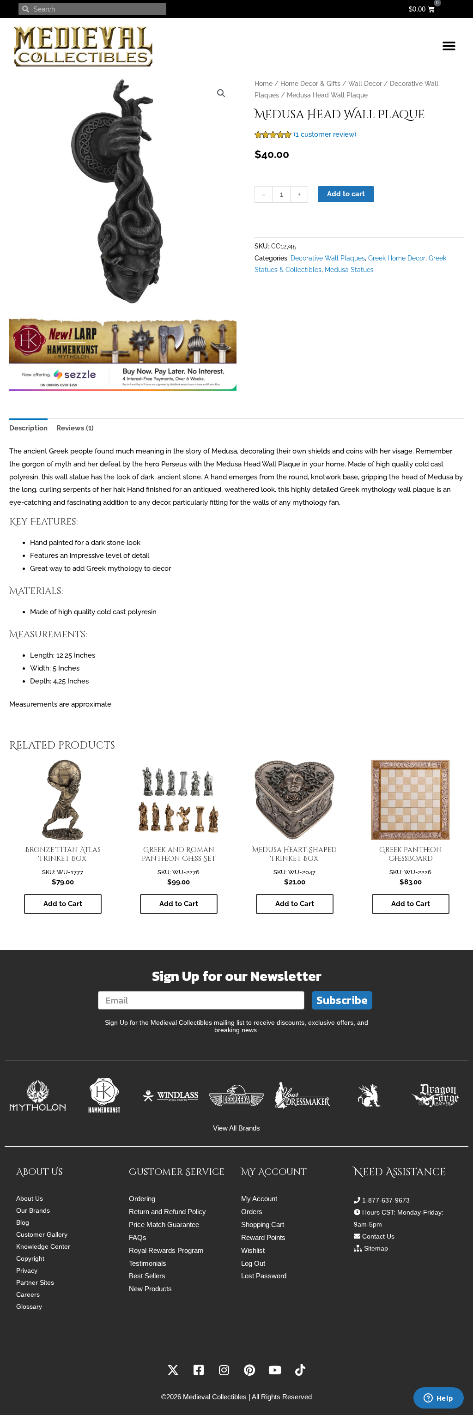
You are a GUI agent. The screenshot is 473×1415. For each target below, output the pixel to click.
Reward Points (263, 1237)
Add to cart (346, 194)
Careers (28, 1294)
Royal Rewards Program (166, 1250)
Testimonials (147, 1263)
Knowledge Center (43, 1246)
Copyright (30, 1258)
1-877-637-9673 (386, 1200)
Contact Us (378, 1236)
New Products (150, 1289)
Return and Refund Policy (167, 1211)
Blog (22, 1222)
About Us (29, 1198)
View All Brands (236, 1128)
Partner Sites (35, 1282)
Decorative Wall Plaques (328, 258)
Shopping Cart (262, 1224)
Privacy (26, 1270)
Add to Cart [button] (62, 904)
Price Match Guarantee (164, 1224)
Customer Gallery (41, 1234)
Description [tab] (28, 428)
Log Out (253, 1263)
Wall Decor (365, 83)
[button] (448, 46)
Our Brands (33, 1210)
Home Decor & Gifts (310, 83)
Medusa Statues (349, 269)
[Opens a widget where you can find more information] (438, 1398)
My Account (259, 1199)
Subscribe (342, 1000)
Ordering (142, 1199)
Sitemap (376, 1248)
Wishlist (253, 1250)
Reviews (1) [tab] (75, 428)
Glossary (29, 1306)
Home (264, 83)
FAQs (137, 1237)
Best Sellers (147, 1276)
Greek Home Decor (396, 258)
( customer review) (325, 134)
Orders (251, 1211)
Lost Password (263, 1276)
